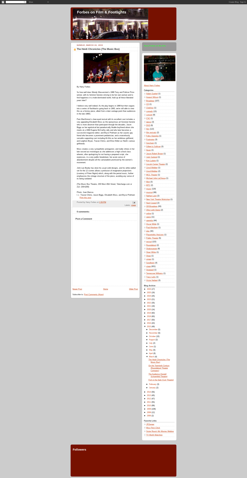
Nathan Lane (151, 196)
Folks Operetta (152, 136)
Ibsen (148, 150)
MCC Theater (151, 175)
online (148, 214)
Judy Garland (151, 157)
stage (133, 205)
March (152, 357)
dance (148, 122)
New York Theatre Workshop (158, 199)
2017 (149, 320)
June (151, 347)
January (152, 388)
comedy (149, 111)
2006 (149, 416)
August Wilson (152, 97)
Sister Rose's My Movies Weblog (160, 431)
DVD (148, 125)
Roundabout (151, 245)
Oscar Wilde (151, 224)
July (151, 343)
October (152, 336)
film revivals (151, 133)
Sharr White (151, 252)
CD (147, 104)
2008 (149, 412)
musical (149, 192)
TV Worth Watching (154, 435)
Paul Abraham (152, 228)
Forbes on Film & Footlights (101, 12)
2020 (149, 310)
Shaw (148, 256)
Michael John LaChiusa (156, 178)
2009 (149, 409)
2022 (149, 303)
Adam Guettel (152, 94)
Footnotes (150, 140)
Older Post (133, 289)
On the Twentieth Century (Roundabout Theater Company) (159, 368)
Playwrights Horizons (155, 235)
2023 (149, 299)
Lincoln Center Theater (155, 164)
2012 (149, 399)
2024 (149, 296)
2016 (149, 323)
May (151, 350)
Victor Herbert (152, 280)
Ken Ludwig (151, 161)
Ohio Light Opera (153, 210)
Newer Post (77, 289)
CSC (148, 118)
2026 (149, 289)
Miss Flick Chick (153, 428)
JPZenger (150, 424)
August (152, 340)
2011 (149, 402)
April (151, 353)
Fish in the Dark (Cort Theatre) (161, 380)
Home (105, 289)
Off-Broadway (152, 206)
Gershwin (150, 143)
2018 (149, 316)
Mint (148, 182)
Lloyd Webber (152, 168)
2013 (149, 395)
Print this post (85, 198)
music (148, 189)
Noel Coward (151, 203)
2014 (149, 392)
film (147, 129)
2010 (149, 406)
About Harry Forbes (152, 86)
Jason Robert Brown (154, 154)
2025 (149, 293)
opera (148, 217)
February (153, 384)
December (153, 330)
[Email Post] (133, 202)
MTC (148, 185)
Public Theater (152, 238)
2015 (149, 327)
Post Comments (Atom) (94, 295)
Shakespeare (151, 249)
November (153, 333)
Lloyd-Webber (152, 171)
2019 (149, 313)
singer (148, 259)
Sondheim (150, 263)
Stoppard (150, 270)
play (148, 231)
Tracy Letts (151, 277)
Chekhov (150, 108)
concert (149, 115)
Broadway (150, 101)
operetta (149, 221)
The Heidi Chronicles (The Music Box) (98, 49)
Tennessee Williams (154, 273)
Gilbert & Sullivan (153, 147)
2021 (149, 306)
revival (149, 242)
